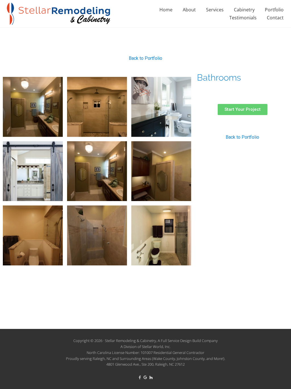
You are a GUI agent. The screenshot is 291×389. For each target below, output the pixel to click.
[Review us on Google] (146, 377)
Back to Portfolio (145, 58)
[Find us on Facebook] (140, 377)
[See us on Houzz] (151, 377)
